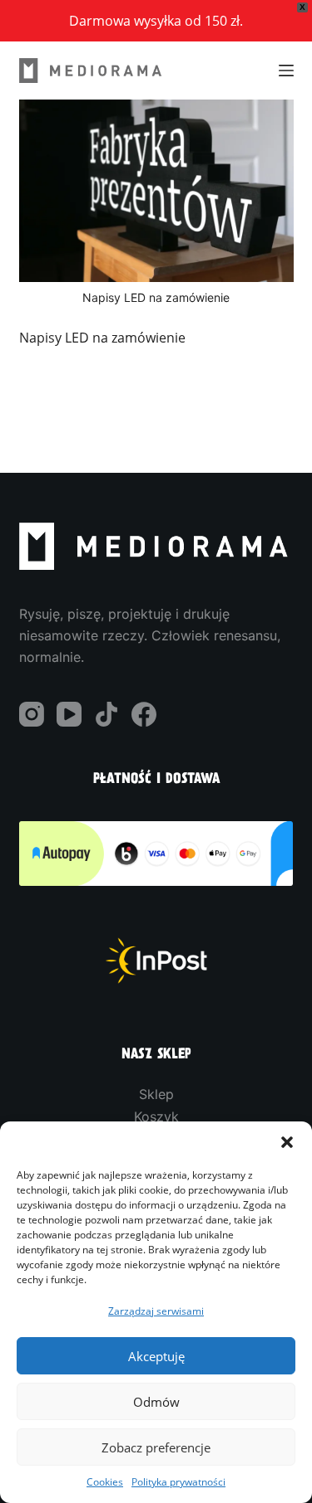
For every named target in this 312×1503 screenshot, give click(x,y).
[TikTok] (106, 714)
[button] (287, 1142)
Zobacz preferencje (156, 1447)
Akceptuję (156, 1356)
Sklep (156, 1094)
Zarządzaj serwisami (156, 1310)
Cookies (105, 1481)
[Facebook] (143, 714)
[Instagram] (31, 714)
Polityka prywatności (178, 1481)
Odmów (156, 1402)
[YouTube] (69, 714)
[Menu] (286, 70)
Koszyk (156, 1116)
